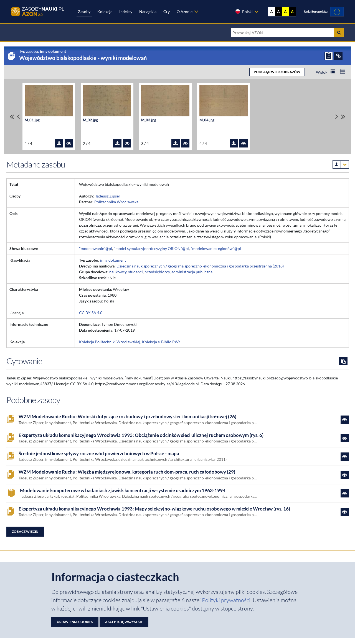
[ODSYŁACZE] (338, 56)
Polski (247, 11)
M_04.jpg (206, 120)
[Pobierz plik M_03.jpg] (175, 143)
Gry (166, 11)
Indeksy (125, 11)
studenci (135, 271)
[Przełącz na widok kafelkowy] (333, 72)
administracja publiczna (191, 271)
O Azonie (184, 11)
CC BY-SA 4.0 (90, 312)
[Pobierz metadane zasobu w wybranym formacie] (341, 164)
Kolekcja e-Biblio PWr (161, 341)
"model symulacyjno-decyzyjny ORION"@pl (151, 248)
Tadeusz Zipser (107, 196)
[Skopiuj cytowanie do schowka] (343, 361)
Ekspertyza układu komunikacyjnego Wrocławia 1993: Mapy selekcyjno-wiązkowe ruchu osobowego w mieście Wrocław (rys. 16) (154, 509)
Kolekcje (104, 11)
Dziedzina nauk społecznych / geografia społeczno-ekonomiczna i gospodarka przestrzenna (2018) (200, 266)
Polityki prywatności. (227, 600)
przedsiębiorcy (157, 271)
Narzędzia (147, 11)
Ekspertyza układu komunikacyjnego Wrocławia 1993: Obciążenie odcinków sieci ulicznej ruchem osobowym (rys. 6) (141, 435)
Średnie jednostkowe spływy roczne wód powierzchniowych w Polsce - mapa (99, 453)
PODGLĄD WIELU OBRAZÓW (277, 72)
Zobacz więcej (25, 531)
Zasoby (84, 11)
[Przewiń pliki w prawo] (336, 116)
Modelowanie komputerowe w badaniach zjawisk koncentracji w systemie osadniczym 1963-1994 (122, 490)
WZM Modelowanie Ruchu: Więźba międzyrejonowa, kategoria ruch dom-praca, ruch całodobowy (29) (127, 472)
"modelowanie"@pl (95, 248)
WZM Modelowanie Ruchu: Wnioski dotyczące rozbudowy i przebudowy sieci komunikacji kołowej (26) (127, 416)
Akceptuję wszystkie (124, 622)
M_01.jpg (32, 120)
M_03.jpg (148, 120)
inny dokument (113, 260)
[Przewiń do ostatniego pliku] (343, 116)
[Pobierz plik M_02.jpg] (117, 143)
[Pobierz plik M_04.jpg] (234, 143)
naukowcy (117, 271)
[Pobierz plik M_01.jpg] (59, 143)
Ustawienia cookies (75, 622)
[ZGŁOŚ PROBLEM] (328, 56)
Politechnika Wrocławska (116, 201)
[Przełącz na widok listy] (343, 72)
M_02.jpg (90, 120)
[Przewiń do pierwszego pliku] (12, 116)
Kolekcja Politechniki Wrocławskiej (109, 341)
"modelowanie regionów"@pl (216, 248)
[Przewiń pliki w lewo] (18, 116)
